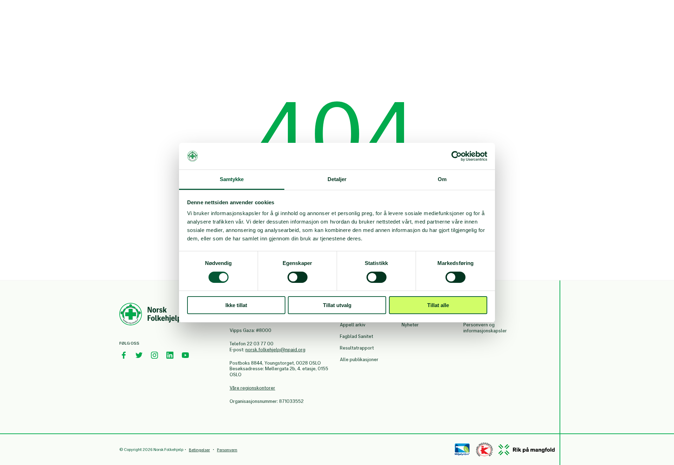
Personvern (227, 449)
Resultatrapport (357, 348)
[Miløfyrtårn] (462, 450)
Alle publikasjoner (359, 360)
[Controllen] (484, 450)
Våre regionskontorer (252, 388)
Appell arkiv (352, 325)
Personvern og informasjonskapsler (485, 328)
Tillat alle (438, 305)
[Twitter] (139, 355)
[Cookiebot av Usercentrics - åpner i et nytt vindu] (456, 156)
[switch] (298, 277)
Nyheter (410, 325)
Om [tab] (442, 179)
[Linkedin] (170, 355)
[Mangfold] (526, 449)
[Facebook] (123, 355)
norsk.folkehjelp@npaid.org (275, 350)
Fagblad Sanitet (356, 336)
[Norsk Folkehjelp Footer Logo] (150, 315)
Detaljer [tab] (337, 179)
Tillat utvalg (337, 305)
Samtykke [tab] (232, 179)
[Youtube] (185, 355)
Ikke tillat (236, 305)
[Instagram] (154, 355)
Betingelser (199, 449)
